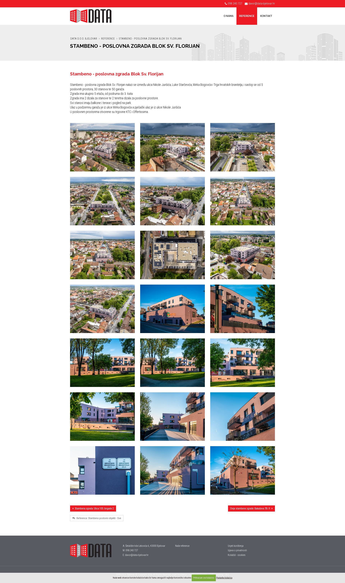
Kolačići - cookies (236, 555)
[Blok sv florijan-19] (242, 416)
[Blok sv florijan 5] (172, 255)
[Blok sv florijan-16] (242, 362)
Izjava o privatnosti (237, 550)
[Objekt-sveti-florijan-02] (172, 147)
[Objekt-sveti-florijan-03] (242, 147)
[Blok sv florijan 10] (102, 309)
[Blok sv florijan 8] (242, 255)
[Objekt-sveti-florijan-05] (172, 201)
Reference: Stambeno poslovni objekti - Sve (98, 518)
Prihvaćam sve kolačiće (203, 578)
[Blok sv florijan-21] (172, 470)
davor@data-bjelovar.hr (261, 3)
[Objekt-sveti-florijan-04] (102, 201)
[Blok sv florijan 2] (102, 255)
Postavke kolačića (224, 578)
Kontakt (266, 16)
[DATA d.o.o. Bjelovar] (93, 550)
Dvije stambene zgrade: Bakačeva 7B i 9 (251, 508)
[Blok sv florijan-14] (102, 362)
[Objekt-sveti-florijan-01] (102, 147)
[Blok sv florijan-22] (242, 470)
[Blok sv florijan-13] (242, 309)
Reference (246, 16)
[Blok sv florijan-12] (172, 309)
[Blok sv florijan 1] (242, 201)
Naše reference (182, 545)
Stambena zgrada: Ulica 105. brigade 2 (93, 508)
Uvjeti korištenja (235, 545)
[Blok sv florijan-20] (102, 470)
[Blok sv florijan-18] (172, 416)
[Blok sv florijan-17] (102, 416)
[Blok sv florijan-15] (172, 362)
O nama (228, 16)
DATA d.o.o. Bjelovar (83, 38)
